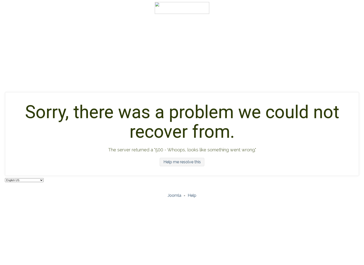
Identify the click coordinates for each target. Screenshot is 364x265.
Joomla (174, 195)
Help (192, 195)
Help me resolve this (182, 162)
